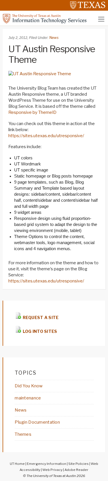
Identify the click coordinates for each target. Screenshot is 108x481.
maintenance (28, 398)
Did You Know (29, 385)
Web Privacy (52, 470)
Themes (23, 434)
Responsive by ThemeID (32, 112)
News (53, 37)
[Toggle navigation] (101, 19)
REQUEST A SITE (40, 317)
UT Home (17, 464)
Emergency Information (46, 464)
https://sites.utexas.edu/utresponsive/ (46, 135)
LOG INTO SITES (39, 331)
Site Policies (78, 464)
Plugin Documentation (37, 422)
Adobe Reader (76, 470)
